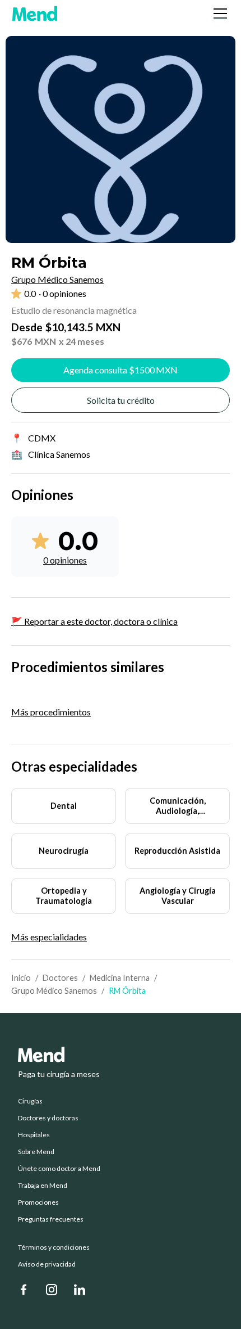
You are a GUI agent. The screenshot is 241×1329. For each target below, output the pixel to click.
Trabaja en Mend (42, 1186)
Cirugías (30, 1101)
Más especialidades (49, 937)
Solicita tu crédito (121, 400)
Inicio (21, 978)
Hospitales (34, 1135)
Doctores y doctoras (48, 1118)
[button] (218, 13)
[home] (34, 13)
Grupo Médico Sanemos (54, 990)
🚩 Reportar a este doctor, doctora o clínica (94, 621)
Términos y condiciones (54, 1247)
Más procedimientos (51, 711)
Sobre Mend (36, 1152)
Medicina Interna (120, 978)
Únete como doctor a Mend (59, 1169)
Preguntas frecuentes (51, 1219)
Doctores (60, 978)
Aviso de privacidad (47, 1264)
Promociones (38, 1202)
